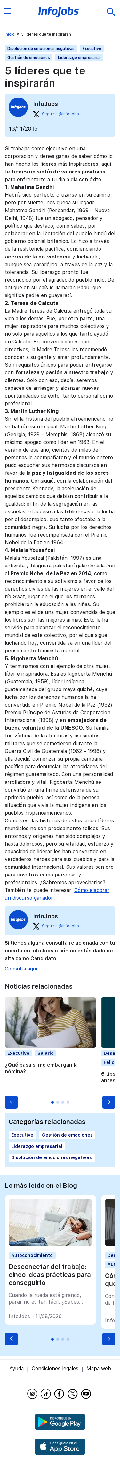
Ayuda (16, 1368)
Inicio (10, 34)
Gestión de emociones (28, 57)
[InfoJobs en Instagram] (33, 1394)
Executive (92, 48)
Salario (45, 1053)
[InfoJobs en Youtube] (87, 1394)
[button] (11, 1102)
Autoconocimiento (32, 1255)
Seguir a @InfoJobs (60, 114)
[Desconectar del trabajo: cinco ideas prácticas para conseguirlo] (50, 1244)
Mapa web (98, 1368)
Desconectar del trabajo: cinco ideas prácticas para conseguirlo (50, 1275)
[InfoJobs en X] (73, 1394)
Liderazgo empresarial (79, 57)
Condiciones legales (55, 1368)
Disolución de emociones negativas (41, 48)
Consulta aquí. (21, 969)
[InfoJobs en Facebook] (60, 1394)
